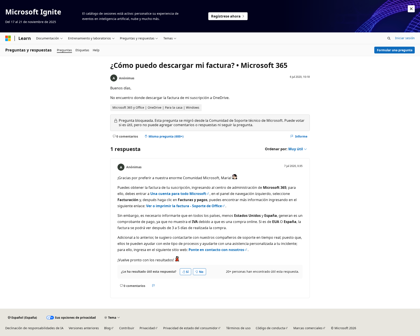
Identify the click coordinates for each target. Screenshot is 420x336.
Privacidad (147, 328)
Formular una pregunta (394, 50)
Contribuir (126, 328)
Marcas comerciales (307, 328)
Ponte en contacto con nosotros (216, 249)
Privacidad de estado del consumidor (190, 328)
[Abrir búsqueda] (389, 38)
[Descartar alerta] (411, 8)
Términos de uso (238, 328)
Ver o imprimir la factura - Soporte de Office (184, 205)
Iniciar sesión (405, 38)
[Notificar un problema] (153, 285)
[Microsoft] (8, 38)
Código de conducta (270, 328)
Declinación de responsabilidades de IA (34, 328)
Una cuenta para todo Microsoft (178, 193)
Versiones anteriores (84, 328)
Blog (107, 328)
